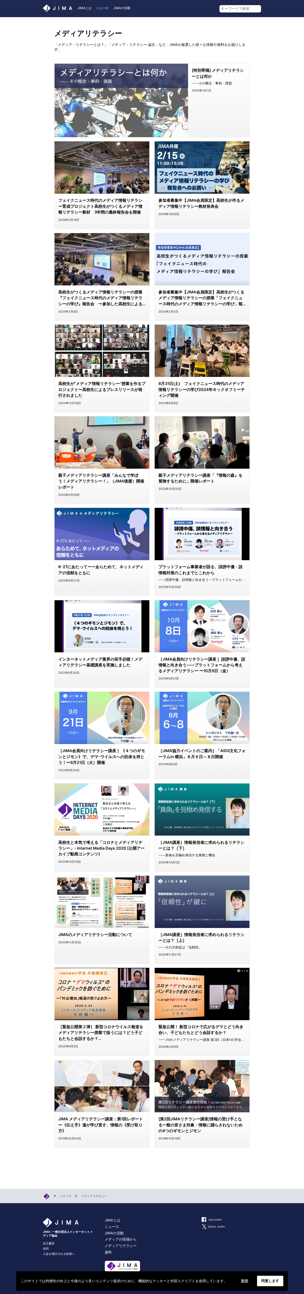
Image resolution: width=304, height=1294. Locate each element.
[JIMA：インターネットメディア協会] (47, 1196)
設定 (244, 1281)
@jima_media (216, 1226)
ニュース (102, 8)
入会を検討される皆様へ (59, 1253)
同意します (270, 1281)
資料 (108, 1252)
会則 (46, 1248)
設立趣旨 (49, 1243)
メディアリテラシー (121, 1245)
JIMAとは (84, 8)
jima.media (215, 1219)
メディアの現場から (121, 1239)
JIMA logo (58, 8)
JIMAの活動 (121, 8)
